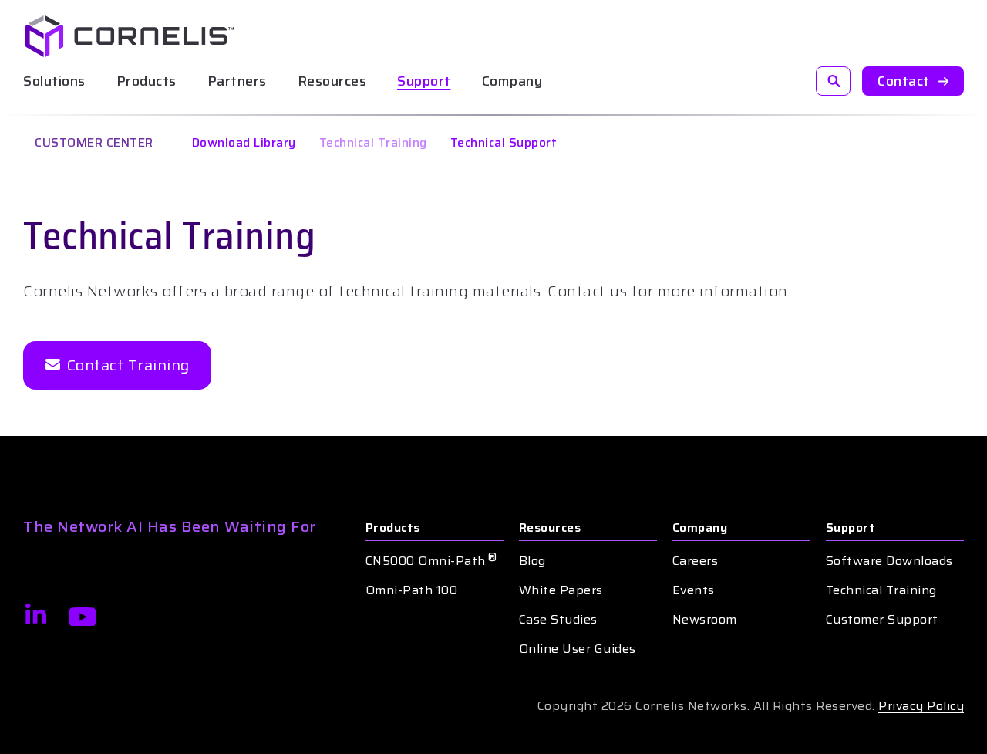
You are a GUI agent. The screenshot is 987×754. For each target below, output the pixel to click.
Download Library (244, 142)
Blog (532, 561)
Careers (695, 561)
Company (700, 528)
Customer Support (882, 619)
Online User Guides (577, 649)
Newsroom (704, 619)
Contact (904, 81)
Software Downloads (889, 561)
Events (693, 590)
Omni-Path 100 (411, 590)
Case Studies (558, 619)
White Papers (561, 590)
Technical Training (373, 142)
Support (424, 81)
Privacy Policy (921, 705)
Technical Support (504, 142)
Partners (237, 81)
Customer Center (94, 142)
